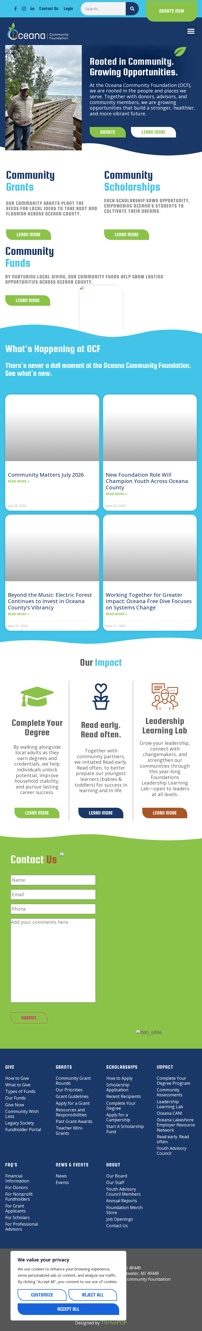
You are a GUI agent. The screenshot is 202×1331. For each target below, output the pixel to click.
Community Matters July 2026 (46, 474)
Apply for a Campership (118, 1117)
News (61, 1176)
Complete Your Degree (121, 1105)
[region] (68, 1285)
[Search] (132, 8)
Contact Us (48, 8)
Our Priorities (69, 1090)
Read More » (18, 481)
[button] (191, 31)
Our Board (116, 1176)
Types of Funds (20, 1091)
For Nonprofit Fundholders (19, 1196)
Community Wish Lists (22, 1113)
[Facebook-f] (15, 8)
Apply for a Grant (73, 1103)
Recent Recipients (123, 1096)
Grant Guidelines (72, 1096)
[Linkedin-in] (32, 8)
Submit (29, 1018)
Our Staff (115, 1182)
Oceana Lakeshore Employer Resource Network (176, 1125)
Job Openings (119, 1219)
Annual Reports (121, 1201)
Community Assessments (170, 1092)
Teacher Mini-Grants (69, 1130)
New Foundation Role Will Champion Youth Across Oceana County (147, 481)
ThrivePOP (114, 1322)
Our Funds (15, 1098)
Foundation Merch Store (124, 1210)
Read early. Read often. (173, 1139)
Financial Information (17, 1178)
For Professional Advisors (21, 1226)
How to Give (17, 1078)
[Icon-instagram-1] (24, 8)
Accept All (68, 1309)
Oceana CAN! (169, 1113)
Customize (42, 1295)
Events (62, 1182)
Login (68, 8)
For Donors (16, 1187)
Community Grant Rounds (73, 1080)
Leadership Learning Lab (170, 1104)
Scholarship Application (117, 1087)
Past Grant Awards (74, 1121)
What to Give (18, 1085)
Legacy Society (19, 1123)
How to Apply (119, 1078)
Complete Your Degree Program (173, 1080)
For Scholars (17, 1217)
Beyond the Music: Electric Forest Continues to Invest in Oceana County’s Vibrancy (50, 601)
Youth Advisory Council (171, 1150)
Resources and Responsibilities (71, 1112)
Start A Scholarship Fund (125, 1128)
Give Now (14, 1105)
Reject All (93, 1295)
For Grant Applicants (15, 1208)
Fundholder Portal (23, 1129)
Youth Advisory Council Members (123, 1191)
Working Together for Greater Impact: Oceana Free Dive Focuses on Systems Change (149, 601)
